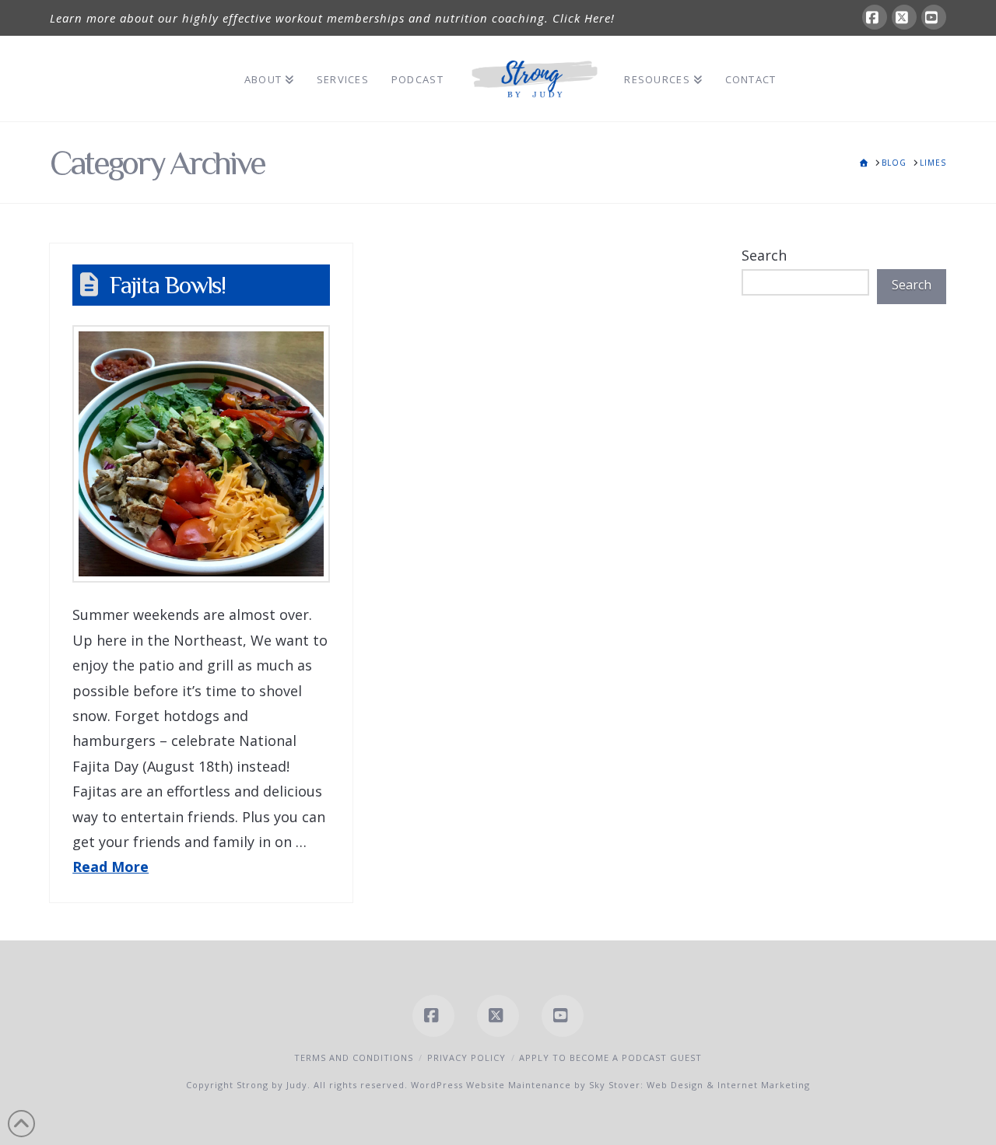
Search (764, 255)
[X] (904, 17)
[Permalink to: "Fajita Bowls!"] (201, 453)
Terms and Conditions (353, 1057)
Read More (110, 866)
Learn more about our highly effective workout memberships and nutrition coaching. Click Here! (332, 18)
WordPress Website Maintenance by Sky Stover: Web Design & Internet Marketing (610, 1085)
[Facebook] (874, 17)
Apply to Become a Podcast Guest (610, 1057)
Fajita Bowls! (168, 285)
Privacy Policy (466, 1057)
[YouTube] (933, 17)
